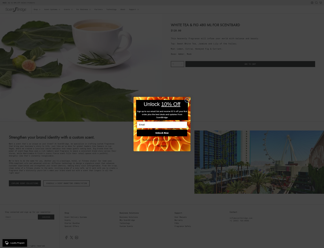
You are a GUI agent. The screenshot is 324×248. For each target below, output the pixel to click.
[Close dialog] (187, 100)
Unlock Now (162, 133)
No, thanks (162, 145)
